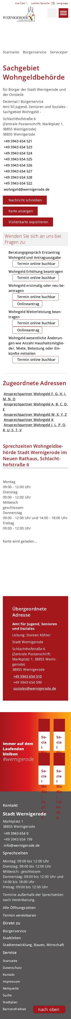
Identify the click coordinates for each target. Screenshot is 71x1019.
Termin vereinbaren (19, 915)
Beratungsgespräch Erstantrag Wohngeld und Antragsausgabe (35, 258)
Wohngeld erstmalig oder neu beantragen (37, 294)
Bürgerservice (34, 52)
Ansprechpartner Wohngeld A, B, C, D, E (35, 407)
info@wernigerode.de (21, 845)
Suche (7, 995)
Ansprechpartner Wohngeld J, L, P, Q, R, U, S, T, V (34, 427)
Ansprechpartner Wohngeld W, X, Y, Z (35, 414)
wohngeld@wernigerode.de (26, 189)
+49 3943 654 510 (27, 676)
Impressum (11, 981)
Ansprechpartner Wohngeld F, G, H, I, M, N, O (34, 396)
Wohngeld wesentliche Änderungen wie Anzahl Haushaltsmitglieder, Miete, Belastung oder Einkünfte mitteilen (36, 349)
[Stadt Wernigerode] (35, 829)
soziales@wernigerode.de (34, 688)
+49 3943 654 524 (17, 153)
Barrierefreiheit (14, 1009)
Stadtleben (12, 938)
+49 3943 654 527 (17, 171)
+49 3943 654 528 (17, 177)
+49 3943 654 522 (17, 183)
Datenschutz (12, 968)
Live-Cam (20, 3)
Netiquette (11, 988)
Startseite (11, 52)
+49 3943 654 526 (17, 165)
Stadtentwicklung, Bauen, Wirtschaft (33, 944)
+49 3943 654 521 (17, 141)
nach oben (48, 1009)
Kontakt (9, 974)
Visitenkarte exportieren (28, 222)
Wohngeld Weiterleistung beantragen (35, 320)
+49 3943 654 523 (17, 147)
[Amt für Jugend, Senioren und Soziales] (35, 656)
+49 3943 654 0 (15, 833)
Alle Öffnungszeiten (19, 907)
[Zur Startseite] (19, 13)
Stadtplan (10, 1002)
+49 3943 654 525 (17, 159)
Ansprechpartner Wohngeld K (28, 419)
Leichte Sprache (40, 3)
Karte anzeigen (21, 211)
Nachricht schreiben (25, 200)
